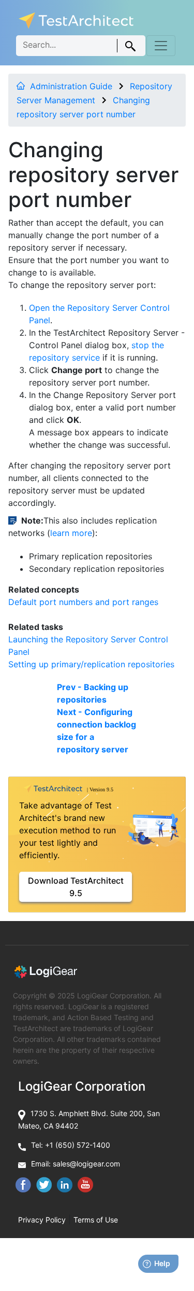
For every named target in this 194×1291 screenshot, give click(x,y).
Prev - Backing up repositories (92, 693)
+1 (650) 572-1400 (77, 1145)
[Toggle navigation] (160, 45)
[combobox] (80, 45)
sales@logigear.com (86, 1163)
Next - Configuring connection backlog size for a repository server (96, 730)
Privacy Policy (42, 1219)
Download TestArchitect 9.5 (76, 886)
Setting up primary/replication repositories (91, 664)
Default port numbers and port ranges (83, 602)
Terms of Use (95, 1219)
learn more (71, 533)
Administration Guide (71, 86)
